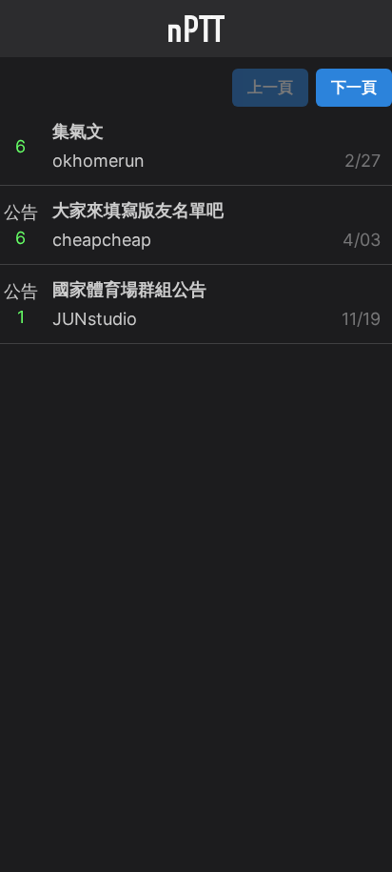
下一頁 (354, 86)
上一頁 (270, 86)
